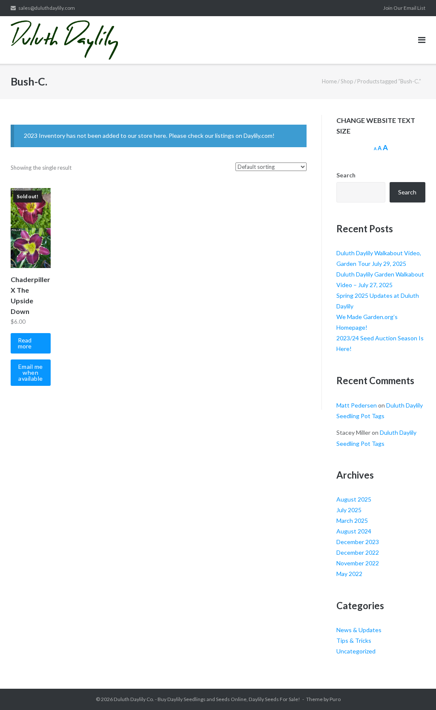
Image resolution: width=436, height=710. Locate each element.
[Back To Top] (414, 689)
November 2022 (357, 563)
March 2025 (352, 520)
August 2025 (353, 499)
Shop (347, 81)
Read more (25, 343)
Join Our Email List (404, 8)
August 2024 (353, 531)
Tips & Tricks (353, 640)
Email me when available (30, 372)
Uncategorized (356, 651)
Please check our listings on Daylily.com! (222, 135)
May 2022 (349, 573)
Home (329, 81)
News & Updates (359, 629)
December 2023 (357, 541)
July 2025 (348, 509)
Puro (335, 699)
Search (346, 175)
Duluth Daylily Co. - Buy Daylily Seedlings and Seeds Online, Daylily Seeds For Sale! (207, 699)
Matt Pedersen (356, 405)
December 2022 (357, 552)
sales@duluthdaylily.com (46, 8)
